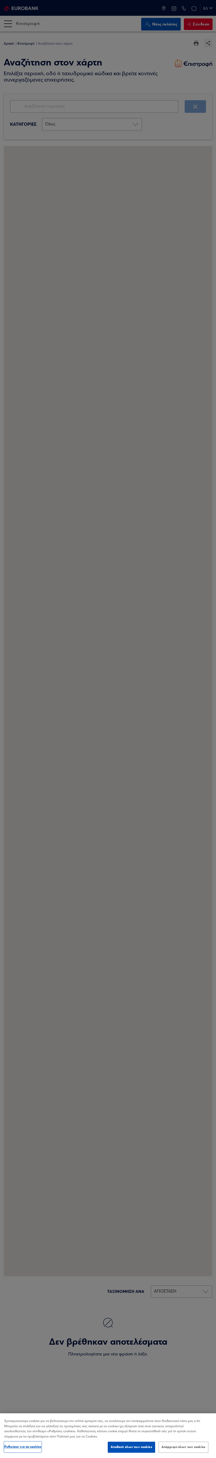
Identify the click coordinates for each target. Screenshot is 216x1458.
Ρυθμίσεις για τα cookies (22, 1447)
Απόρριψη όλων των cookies (183, 1447)
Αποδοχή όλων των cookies (131, 1447)
